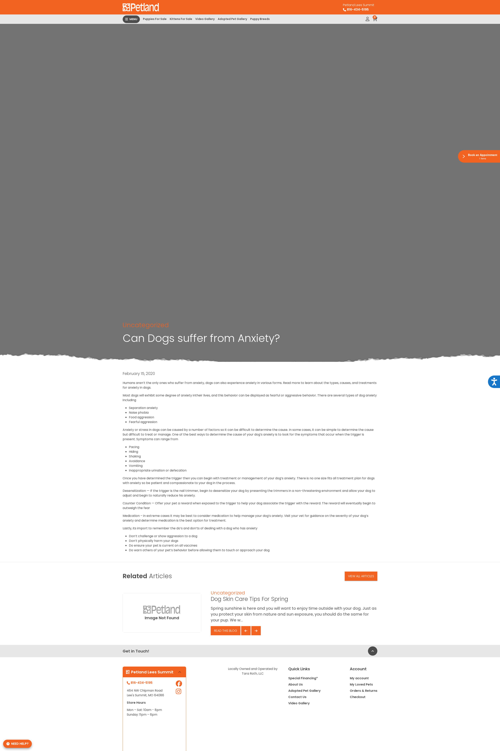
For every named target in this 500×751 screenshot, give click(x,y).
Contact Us (297, 697)
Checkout (357, 697)
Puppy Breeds (260, 19)
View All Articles (361, 576)
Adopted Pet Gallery (232, 19)
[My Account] (367, 19)
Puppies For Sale (155, 19)
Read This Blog (225, 630)
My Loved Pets (361, 684)
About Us (295, 684)
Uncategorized (146, 325)
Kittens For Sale (181, 19)
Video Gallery (205, 19)
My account (359, 678)
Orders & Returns (363, 690)
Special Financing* (303, 678)
